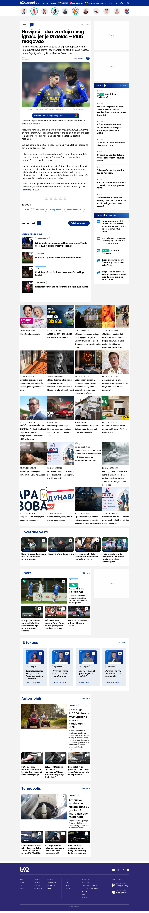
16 (40, 653)
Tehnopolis (51, 882)
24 (31, 254)
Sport (22, 882)
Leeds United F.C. (74, 210)
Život (22, 888)
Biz (21, 885)
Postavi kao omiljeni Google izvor (48, 116)
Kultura (37, 885)
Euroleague (101, 3)
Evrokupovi (41, 253)
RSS (83, 894)
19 (39, 755)
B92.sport (81, 58)
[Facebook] (113, 870)
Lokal (49, 888)
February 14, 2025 (30, 189)
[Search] (128, 3)
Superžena (38, 888)
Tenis (110, 3)
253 (98, 221)
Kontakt (85, 897)
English (69, 885)
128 (31, 239)
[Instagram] (123, 870)
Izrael (26, 210)
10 (86, 609)
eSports (50, 879)
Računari (74, 840)
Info (21, 879)
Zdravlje (37, 879)
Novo (38, 3)
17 (93, 653)
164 (98, 260)
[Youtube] (128, 870)
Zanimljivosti (76, 762)
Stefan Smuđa (59, 682)
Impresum (85, 882)
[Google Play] (120, 885)
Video (68, 879)
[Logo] (27, 3)
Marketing (86, 879)
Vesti (25, 24)
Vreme (68, 888)
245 (98, 238)
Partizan (73, 580)
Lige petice (41, 268)
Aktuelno (73, 705)
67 (31, 268)
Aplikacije (86, 891)
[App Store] (120, 892)
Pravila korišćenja (89, 885)
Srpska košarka (42, 239)
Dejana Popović (33, 682)
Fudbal (45, 3)
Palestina (40, 210)
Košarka (52, 3)
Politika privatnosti (90, 888)
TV (67, 882)
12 (67, 653)
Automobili (51, 885)
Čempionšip (55, 210)
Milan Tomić (84, 682)
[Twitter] (118, 870)
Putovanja (38, 882)
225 (98, 250)
